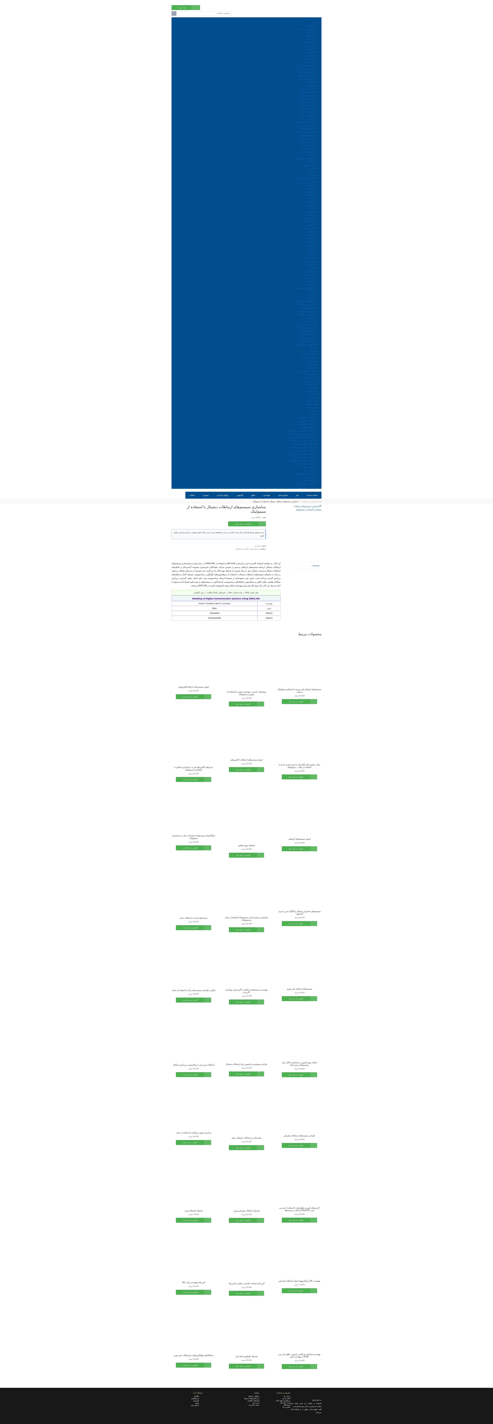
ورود (184, 2)
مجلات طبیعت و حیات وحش (301, 487)
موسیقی (309, 39)
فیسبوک (197, 1401)
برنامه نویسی (307, 278)
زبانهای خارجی (309, 228)
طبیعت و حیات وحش (306, 371)
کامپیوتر (312, 261)
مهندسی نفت (307, 125)
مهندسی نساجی (306, 145)
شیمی (310, 182)
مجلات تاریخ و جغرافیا (304, 474)
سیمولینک (239, 549)
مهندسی (311, 82)
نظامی (312, 374)
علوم (313, 168)
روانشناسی (308, 218)
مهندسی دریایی (306, 142)
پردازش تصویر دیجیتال (303, 311)
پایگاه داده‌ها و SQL (305, 301)
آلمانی (310, 238)
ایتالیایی (310, 245)
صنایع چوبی (308, 55)
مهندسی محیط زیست (304, 132)
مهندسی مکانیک (306, 92)
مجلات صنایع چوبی (305, 417)
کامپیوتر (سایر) (307, 338)
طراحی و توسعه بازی (304, 288)
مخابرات (309, 155)
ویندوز (310, 294)
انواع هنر (309, 49)
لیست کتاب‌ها (285, 1403)
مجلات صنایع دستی (305, 424)
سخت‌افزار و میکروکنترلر (302, 324)
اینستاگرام (196, 1398)
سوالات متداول (253, 1396)
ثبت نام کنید (176, 2)
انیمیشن (309, 35)
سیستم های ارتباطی (251, 549)
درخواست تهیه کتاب (282, 1400)
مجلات (312, 414)
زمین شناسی (307, 192)
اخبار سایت (286, 1398)
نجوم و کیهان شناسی (304, 178)
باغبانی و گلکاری (308, 341)
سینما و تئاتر (308, 42)
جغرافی (310, 195)
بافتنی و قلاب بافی (305, 65)
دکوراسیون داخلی (307, 357)
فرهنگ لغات (308, 221)
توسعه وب (308, 284)
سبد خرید (255, 1403)
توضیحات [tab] (315, 565)
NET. (311, 291)
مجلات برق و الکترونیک (303, 457)
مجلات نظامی (307, 467)
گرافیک (310, 32)
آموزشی (311, 391)
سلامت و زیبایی (308, 354)
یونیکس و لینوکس (305, 314)
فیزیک (310, 175)
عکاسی (310, 26)
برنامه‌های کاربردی (305, 331)
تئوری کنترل (308, 152)
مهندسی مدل (307, 148)
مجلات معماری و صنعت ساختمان (299, 441)
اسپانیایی (309, 241)
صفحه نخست (309, 19)
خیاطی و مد (308, 62)
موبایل (310, 321)
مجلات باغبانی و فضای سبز (301, 437)
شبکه (311, 298)
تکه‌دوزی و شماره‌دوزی (303, 69)
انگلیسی (309, 231)
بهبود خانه (311, 361)
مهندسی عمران (306, 89)
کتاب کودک (310, 401)
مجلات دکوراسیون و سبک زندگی (299, 434)
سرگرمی (311, 394)
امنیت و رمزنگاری (305, 304)
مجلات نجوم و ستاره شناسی (301, 447)
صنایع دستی (310, 52)
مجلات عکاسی (307, 427)
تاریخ (311, 198)
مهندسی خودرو (306, 115)
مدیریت (312, 381)
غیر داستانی (310, 407)
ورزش (312, 348)
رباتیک (310, 112)
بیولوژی (310, 185)
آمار (311, 208)
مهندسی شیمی (307, 105)
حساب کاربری (254, 1405)
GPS (311, 162)
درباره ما (287, 1396)
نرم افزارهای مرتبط (251, 1398)
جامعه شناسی (307, 215)
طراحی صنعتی (307, 109)
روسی (310, 248)
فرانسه (310, 235)
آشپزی (312, 364)
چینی (311, 251)
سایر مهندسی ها (306, 165)
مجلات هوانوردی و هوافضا (302, 444)
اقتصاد (310, 205)
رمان (313, 397)
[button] (299, 701)
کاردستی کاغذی (306, 72)
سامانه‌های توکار (306, 328)
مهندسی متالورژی (305, 135)
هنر (313, 22)
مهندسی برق (307, 95)
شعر (311, 45)
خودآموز (311, 367)
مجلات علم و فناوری (304, 451)
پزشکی (310, 188)
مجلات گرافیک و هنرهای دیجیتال (299, 431)
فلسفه (310, 211)
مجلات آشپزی (307, 480)
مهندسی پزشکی (306, 102)
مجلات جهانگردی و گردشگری (300, 454)
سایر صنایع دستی (306, 79)
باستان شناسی (307, 201)
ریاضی (310, 172)
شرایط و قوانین (253, 1400)
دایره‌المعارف (309, 377)
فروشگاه (287, 1405)
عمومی (310, 225)
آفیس (311, 268)
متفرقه (312, 411)
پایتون (310, 281)
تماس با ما (286, 1407)
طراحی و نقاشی (306, 29)
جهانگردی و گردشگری (305, 344)
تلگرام (197, 1396)
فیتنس (312, 351)
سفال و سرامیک (306, 75)
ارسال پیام (196, 1405)
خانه (319, 501)
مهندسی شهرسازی (305, 122)
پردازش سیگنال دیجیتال (303, 158)
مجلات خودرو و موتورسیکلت (301, 460)
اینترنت (312, 387)
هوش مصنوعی (307, 308)
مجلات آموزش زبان (305, 484)
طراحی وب (308, 271)
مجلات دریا (308, 470)
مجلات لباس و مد (305, 421)
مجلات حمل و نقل (305, 464)
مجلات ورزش (307, 477)
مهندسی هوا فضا (306, 99)
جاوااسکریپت (307, 274)
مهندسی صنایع (307, 118)
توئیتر (198, 1403)
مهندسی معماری (306, 85)
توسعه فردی (310, 404)
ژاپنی (311, 255)
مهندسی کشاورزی (305, 128)
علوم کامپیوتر (307, 334)
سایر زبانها (309, 258)
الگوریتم (309, 318)
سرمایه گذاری (309, 384)
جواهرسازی (308, 59)
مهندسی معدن (307, 138)
